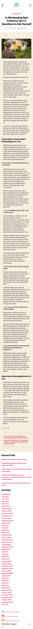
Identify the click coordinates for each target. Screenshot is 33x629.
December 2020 (7, 566)
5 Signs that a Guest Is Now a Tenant (14, 459)
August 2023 (6, 494)
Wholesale (7, 428)
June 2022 (5, 525)
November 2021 (7, 542)
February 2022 (7, 535)
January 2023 (6, 511)
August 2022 (6, 523)
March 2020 (6, 588)
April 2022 (5, 530)
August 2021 (6, 549)
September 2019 (7, 602)
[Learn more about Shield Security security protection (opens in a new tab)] (2, 626)
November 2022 (7, 516)
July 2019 (5, 604)
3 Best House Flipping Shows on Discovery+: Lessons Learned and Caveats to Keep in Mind (16, 477)
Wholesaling (16, 13)
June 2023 (5, 499)
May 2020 (5, 583)
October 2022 (6, 518)
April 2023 (5, 504)
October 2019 (6, 600)
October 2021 (6, 544)
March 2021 (6, 559)
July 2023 (5, 496)
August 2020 (6, 576)
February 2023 (7, 508)
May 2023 (5, 501)
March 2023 (6, 506)
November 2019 (7, 597)
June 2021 (5, 554)
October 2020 (6, 571)
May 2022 (5, 528)
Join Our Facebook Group (11, 612)
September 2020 (7, 573)
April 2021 (5, 556)
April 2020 (5, 585)
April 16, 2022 (23, 28)
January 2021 (6, 564)
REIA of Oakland (11, 624)
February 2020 (7, 590)
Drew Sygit (13, 28)
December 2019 (7, 595)
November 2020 (7, 568)
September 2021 (7, 547)
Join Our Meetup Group (10, 616)
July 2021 (5, 552)
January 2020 (6, 592)
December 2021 (7, 540)
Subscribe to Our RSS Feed (12, 620)
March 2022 (6, 532)
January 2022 (6, 537)
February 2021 (7, 561)
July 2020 (5, 578)
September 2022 (7, 520)
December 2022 (7, 513)
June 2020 (5, 580)
